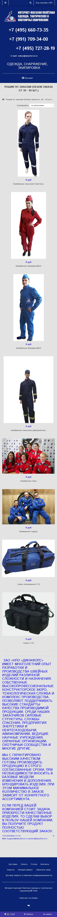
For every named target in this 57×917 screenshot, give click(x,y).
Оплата (23, 864)
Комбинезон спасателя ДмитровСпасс (28, 430)
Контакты (44, 864)
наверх (49, 914)
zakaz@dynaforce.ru (27, 56)
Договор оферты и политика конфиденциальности (28, 875)
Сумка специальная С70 (28, 584)
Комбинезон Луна (28, 481)
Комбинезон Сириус (28, 531)
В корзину (29, 143)
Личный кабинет (25, 869)
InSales (35, 898)
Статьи (33, 864)
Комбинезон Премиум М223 (28, 266)
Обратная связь (43, 869)
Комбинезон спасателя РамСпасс (28, 184)
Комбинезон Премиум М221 (28, 348)
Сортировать (23, 105)
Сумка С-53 (28, 643)
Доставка (12, 864)
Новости (10, 869)
